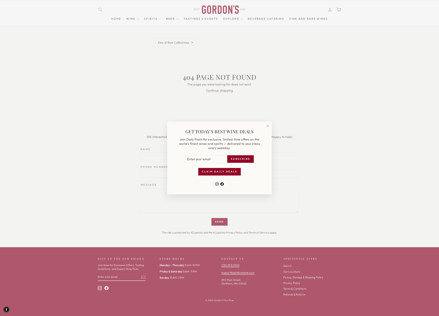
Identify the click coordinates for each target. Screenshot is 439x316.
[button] (6, 310)
